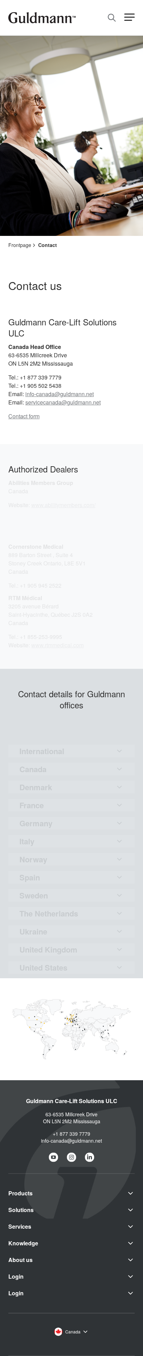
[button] (129, 18)
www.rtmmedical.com (57, 645)
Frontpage (19, 244)
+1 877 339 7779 (71, 1133)
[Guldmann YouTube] (53, 1157)
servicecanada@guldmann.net (63, 402)
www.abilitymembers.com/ (63, 505)
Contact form (24, 416)
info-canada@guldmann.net (59, 394)
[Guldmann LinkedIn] (89, 1157)
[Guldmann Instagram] (71, 1157)
